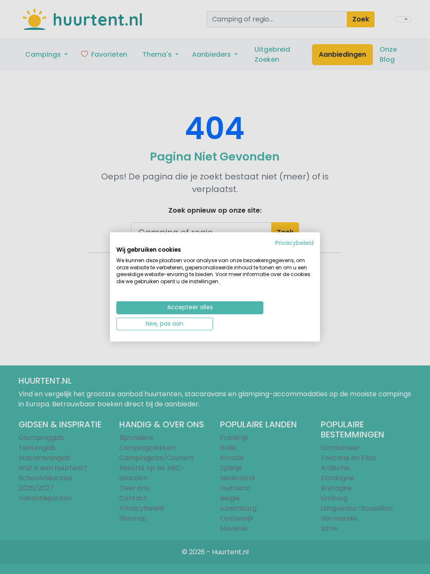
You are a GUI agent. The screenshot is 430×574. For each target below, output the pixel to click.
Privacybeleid (294, 243)
